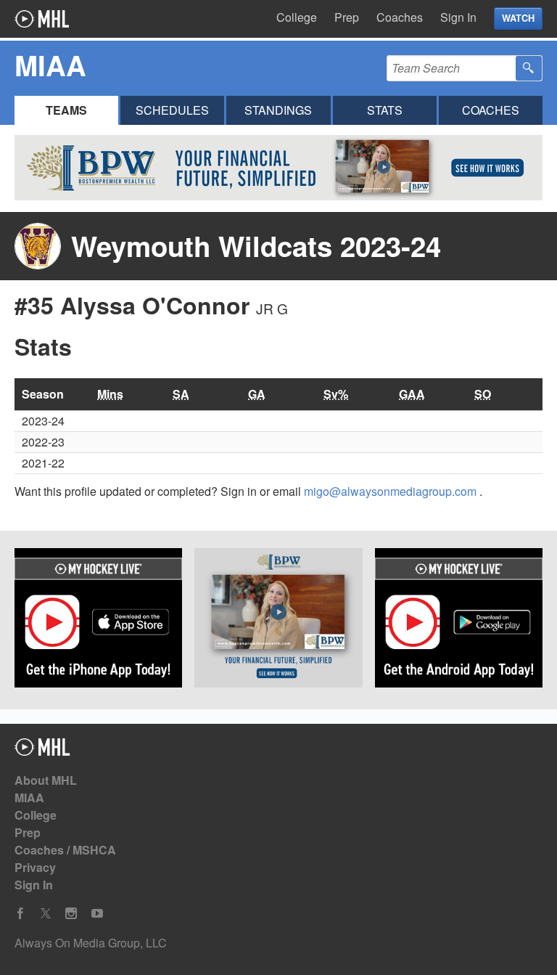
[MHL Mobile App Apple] (98, 620)
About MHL (46, 780)
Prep (346, 17)
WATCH (518, 18)
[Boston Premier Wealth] (278, 620)
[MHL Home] (42, 751)
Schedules (172, 110)
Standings (278, 110)
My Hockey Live (42, 19)
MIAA (29, 797)
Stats (385, 110)
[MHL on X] (46, 913)
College (296, 17)
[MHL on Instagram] (71, 913)
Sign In (458, 17)
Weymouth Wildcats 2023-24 (256, 246)
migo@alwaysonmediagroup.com (391, 491)
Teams (66, 110)
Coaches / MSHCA (65, 849)
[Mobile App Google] (458, 620)
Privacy (35, 867)
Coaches (399, 17)
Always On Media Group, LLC (91, 942)
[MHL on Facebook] (20, 913)
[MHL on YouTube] (97, 913)
